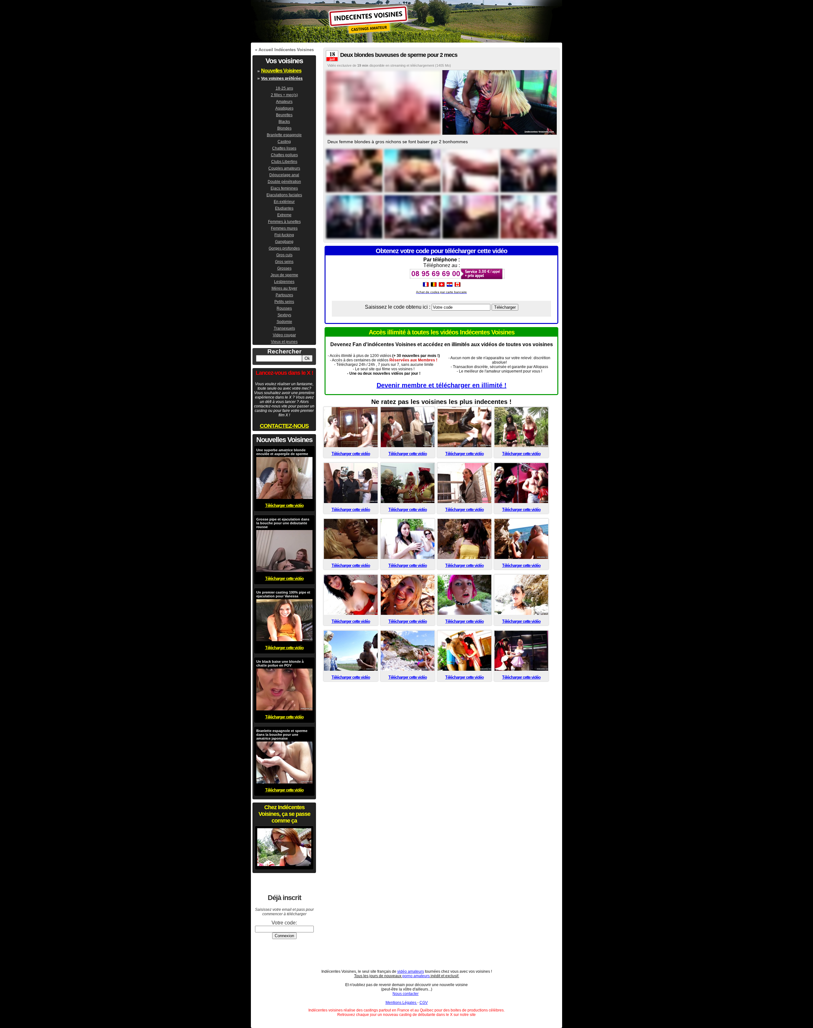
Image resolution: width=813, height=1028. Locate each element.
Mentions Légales (401, 1002)
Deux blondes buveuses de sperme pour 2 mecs (398, 55)
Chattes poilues (284, 155)
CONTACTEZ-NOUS (284, 426)
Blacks (284, 121)
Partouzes (284, 295)
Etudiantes (284, 208)
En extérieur (284, 201)
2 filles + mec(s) (284, 95)
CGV (424, 1002)
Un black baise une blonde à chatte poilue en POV (280, 663)
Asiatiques (284, 108)
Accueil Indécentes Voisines (286, 49)
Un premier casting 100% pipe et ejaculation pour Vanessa (283, 594)
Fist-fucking (284, 235)
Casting (284, 141)
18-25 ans (284, 88)
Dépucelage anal (284, 175)
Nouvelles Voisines (281, 70)
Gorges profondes (284, 248)
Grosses (284, 268)
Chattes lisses (284, 148)
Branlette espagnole (284, 135)
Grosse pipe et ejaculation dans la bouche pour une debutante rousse (282, 523)
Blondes (284, 128)
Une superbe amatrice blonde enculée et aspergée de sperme (282, 452)
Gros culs (284, 255)
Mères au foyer (284, 288)
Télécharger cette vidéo (351, 453)
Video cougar (284, 335)
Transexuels (284, 328)
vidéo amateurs (410, 971)
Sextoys (284, 315)
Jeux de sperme (284, 275)
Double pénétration (284, 181)
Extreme (284, 215)
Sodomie (284, 321)
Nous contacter (406, 993)
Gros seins (284, 261)
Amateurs (284, 101)
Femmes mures (284, 228)
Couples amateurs (284, 168)
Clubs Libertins (284, 161)
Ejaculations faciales (284, 195)
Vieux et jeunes (284, 341)
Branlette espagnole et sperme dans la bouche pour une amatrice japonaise (281, 734)
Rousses (284, 308)
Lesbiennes (284, 281)
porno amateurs (416, 976)
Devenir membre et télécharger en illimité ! (442, 385)
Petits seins (284, 301)
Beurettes (284, 115)
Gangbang (284, 241)
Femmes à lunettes (284, 221)
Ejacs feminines (284, 188)
